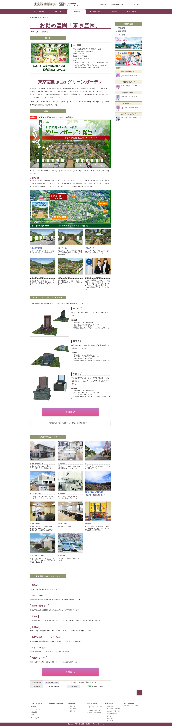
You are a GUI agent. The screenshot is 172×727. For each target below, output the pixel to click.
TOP (31, 17)
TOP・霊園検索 (39, 11)
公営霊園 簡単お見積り (95, 712)
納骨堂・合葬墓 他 (112, 713)
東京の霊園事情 (132, 11)
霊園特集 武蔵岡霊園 (56, 703)
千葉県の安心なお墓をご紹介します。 (131, 96)
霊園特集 (58, 11)
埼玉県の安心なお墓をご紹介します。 (131, 86)
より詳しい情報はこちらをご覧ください (78, 682)
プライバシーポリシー (37, 709)
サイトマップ (35, 718)
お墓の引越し (111, 721)
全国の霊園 (34, 712)
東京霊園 (121, 28)
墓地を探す (110, 706)
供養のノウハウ (111, 716)
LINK (32, 715)
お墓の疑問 (113, 11)
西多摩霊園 (122, 31)
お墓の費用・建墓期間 (113, 708)
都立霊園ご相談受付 (94, 710)
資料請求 (70, 412)
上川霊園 (121, 35)
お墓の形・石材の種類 (113, 711)
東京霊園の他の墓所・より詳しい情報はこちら (70, 423)
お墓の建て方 (111, 718)
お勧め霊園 (76, 11)
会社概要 (33, 706)
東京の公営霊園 (95, 11)
